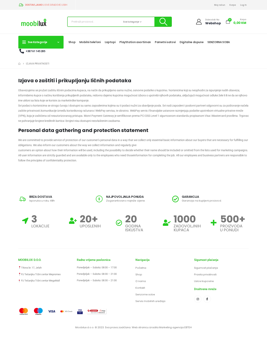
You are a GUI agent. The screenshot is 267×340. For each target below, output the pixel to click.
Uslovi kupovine (204, 281)
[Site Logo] (33, 22)
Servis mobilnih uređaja (150, 301)
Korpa (232, 4)
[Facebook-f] (207, 299)
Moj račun (219, 4)
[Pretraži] (162, 21)
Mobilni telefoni (90, 42)
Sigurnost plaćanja (206, 268)
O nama (140, 281)
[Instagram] (198, 299)
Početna (140, 268)
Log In (243, 4)
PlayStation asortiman (135, 42)
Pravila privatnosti (205, 274)
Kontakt (140, 288)
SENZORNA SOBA (218, 42)
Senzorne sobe (145, 294)
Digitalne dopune (191, 42)
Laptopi (110, 42)
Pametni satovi (165, 42)
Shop (72, 42)
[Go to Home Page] (19, 63)
